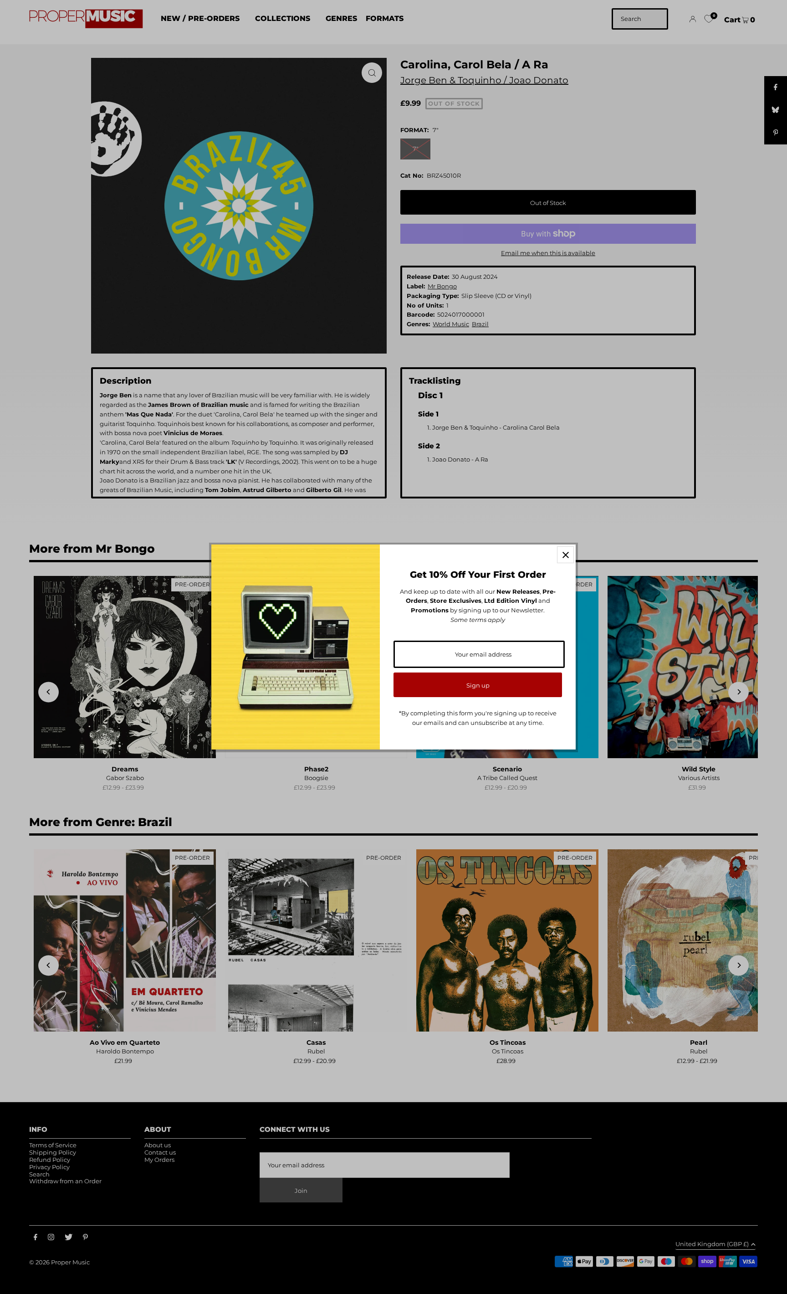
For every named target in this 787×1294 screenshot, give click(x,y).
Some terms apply (477, 619)
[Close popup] (565, 555)
